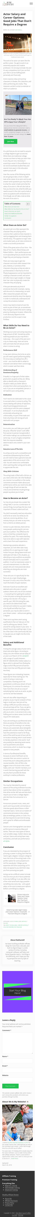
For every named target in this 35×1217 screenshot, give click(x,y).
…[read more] (14, 1158)
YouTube (14, 1215)
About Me (8, 1198)
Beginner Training (11, 1185)
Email (5, 1066)
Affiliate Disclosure (11, 1201)
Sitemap (20, 1215)
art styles (6, 841)
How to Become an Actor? (12, 211)
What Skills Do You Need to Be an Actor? (16, 209)
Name (5, 1056)
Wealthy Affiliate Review (10, 1195)
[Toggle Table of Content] (27, 204)
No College (18, 927)
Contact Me (9, 1205)
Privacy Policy (9, 1203)
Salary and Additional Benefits (13, 213)
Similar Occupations (10, 216)
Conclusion (7, 218)
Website (5, 1075)
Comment (6, 1030)
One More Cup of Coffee (23, 1213)
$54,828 (25, 656)
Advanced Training (11, 1190)
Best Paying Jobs (11, 925)
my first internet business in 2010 (18, 1142)
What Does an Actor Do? (11, 207)
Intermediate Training (12, 1187)
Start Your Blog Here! (17, 992)
